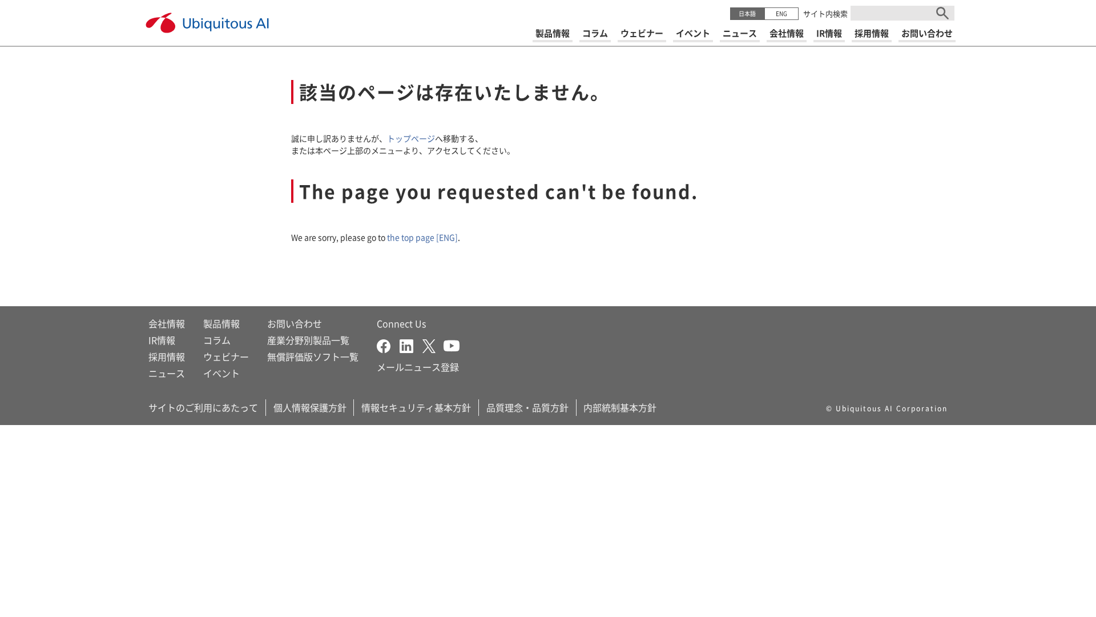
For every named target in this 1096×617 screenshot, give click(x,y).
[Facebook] (388, 344)
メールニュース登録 (418, 367)
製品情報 (221, 323)
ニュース (166, 373)
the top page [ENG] (422, 237)
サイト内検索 (825, 13)
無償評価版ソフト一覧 (312, 356)
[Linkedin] (411, 344)
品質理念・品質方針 (527, 407)
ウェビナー (226, 356)
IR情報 (161, 340)
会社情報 (166, 323)
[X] (433, 344)
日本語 (747, 13)
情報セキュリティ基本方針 (416, 407)
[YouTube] (452, 344)
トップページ (411, 138)
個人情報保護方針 (309, 407)
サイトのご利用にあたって (203, 407)
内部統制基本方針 (619, 407)
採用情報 (166, 356)
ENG (781, 13)
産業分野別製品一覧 (308, 340)
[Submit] (942, 13)
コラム (217, 340)
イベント (221, 373)
